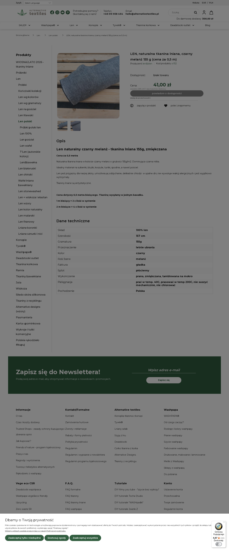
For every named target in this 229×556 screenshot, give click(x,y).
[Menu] (224, 523)
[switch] (219, 544)
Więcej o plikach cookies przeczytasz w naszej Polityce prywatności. (35, 531)
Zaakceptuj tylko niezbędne (24, 538)
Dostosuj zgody (57, 538)
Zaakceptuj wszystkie (85, 538)
